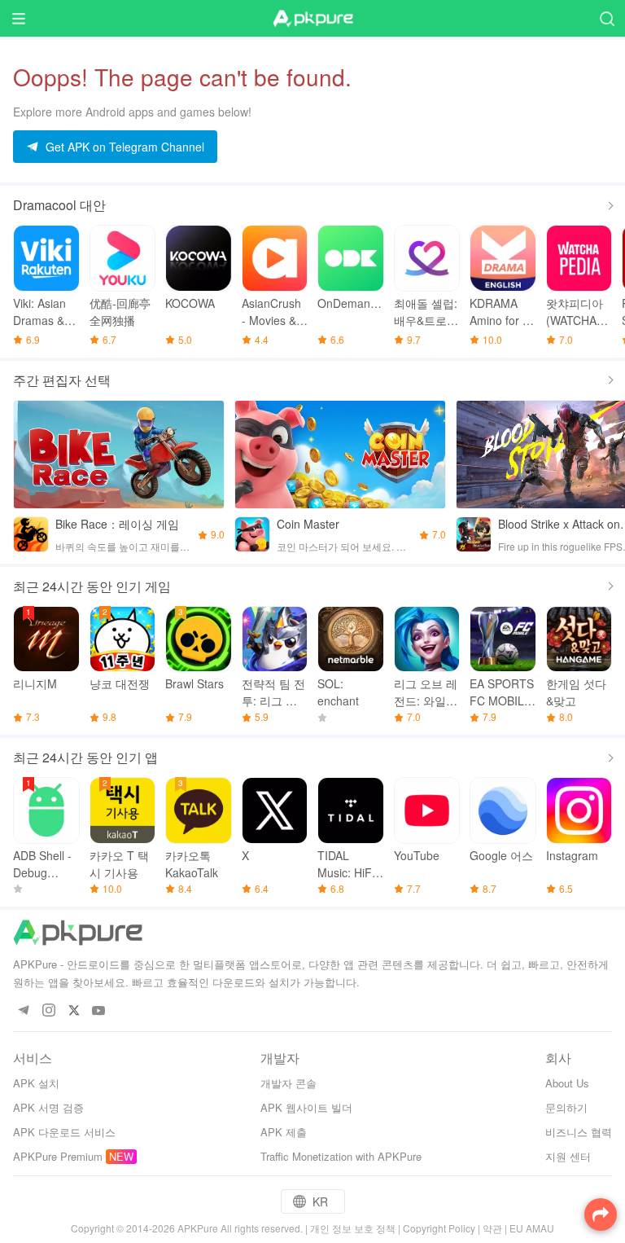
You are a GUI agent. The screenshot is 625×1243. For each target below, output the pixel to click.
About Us (567, 1083)
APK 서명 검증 (48, 1107)
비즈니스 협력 (578, 1132)
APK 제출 (283, 1132)
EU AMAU (531, 1228)
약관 (492, 1228)
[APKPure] (312, 19)
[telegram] (23, 1011)
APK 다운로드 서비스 (64, 1132)
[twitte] (73, 1011)
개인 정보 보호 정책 (353, 1228)
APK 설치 (36, 1083)
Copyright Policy (439, 1228)
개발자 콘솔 (288, 1083)
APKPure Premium (58, 1156)
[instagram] (48, 1011)
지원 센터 (568, 1156)
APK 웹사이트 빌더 (306, 1107)
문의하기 (566, 1107)
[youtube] (99, 1011)
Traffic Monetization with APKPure (341, 1156)
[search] (606, 18)
